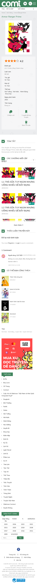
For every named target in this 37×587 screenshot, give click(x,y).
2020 (14, 527)
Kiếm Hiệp (6, 435)
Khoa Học (8, 94)
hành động (11, 332)
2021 (6, 100)
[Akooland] (5, 318)
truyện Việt (18, 332)
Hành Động (24, 92)
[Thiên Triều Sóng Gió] (5, 281)
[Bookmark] (26, 111)
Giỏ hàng (21, 9)
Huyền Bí (6, 428)
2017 (5, 531)
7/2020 (14, 519)
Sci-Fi (5, 461)
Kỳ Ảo (5, 443)
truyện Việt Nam (27, 332)
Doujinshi (6, 399)
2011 (31, 531)
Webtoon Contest (9, 504)
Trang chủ (12, 554)
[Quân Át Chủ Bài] (5, 293)
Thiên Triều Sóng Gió (16, 277)
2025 (5, 524)
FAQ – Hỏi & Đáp (7, 9)
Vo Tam (7, 86)
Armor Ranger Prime (20, 12)
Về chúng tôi (24, 554)
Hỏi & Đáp (27, 557)
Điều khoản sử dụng (13, 557)
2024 (14, 524)
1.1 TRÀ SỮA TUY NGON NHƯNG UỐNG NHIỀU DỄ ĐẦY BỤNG (18, 183)
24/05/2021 (31, 519)
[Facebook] (18, 549)
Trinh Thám (7, 490)
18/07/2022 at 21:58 (14, 265)
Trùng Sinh (7, 493)
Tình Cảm (6, 486)
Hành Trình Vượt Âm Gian (17, 301)
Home (3, 12)
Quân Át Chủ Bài (15, 289)
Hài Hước (16, 92)
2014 (22, 531)
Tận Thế (6, 468)
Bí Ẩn (5, 379)
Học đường (7, 425)
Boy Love (6, 383)
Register (11, 243)
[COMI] (11, 3)
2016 (14, 531)
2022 (31, 524)
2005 (5, 534)
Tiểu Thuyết (7, 482)
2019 (22, 527)
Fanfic (5, 406)
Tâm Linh (6, 464)
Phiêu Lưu (6, 457)
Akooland (13, 314)
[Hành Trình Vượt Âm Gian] (5, 305)
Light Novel (7, 450)
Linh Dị (5, 453)
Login (18, 243)
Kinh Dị (5, 439)
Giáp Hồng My (5, 520)
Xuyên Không (7, 508)
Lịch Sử (5, 446)
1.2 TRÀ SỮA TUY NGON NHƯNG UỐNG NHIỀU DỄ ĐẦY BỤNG (18, 209)
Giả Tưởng (10, 12)
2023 (22, 524)
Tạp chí (5, 472)
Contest (6, 390)
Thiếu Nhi (6, 479)
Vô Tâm (7, 80)
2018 (31, 527)
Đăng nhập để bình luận (27, 255)
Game (5, 410)
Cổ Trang (6, 386)
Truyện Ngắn (7, 497)
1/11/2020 (14, 534)
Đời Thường (7, 403)
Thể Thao (6, 475)
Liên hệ (18, 560)
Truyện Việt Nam (9, 501)
